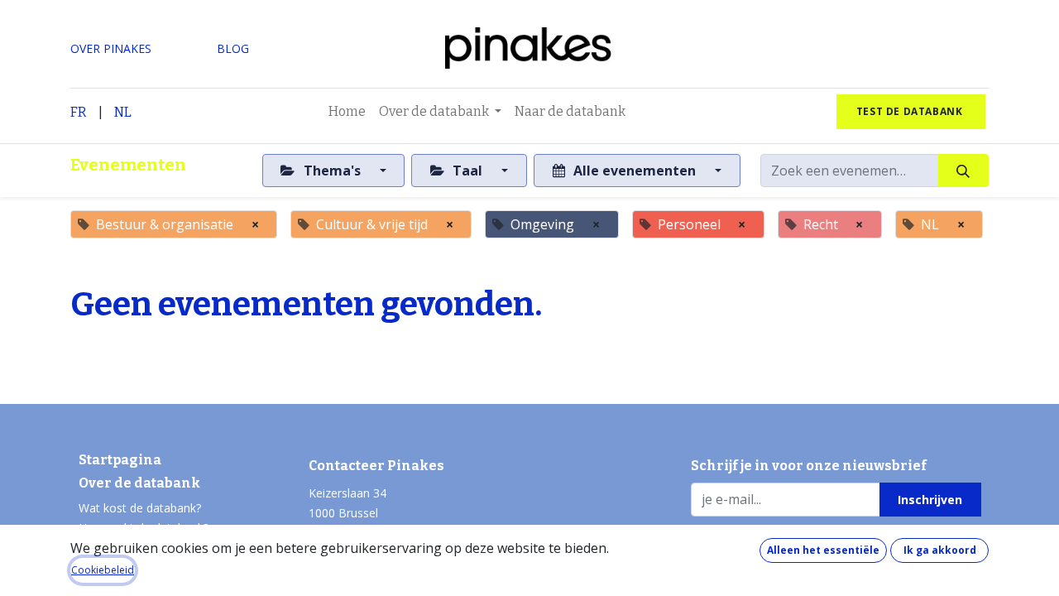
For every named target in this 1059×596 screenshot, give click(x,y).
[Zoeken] (963, 170)
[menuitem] (347, 111)
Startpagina (120, 460)
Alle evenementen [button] (634, 170)
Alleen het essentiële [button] (823, 550)
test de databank (911, 111)
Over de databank (139, 483)
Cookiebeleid (102, 570)
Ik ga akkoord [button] (939, 550)
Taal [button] (467, 170)
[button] (930, 499)
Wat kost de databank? (140, 508)
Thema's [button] (332, 170)
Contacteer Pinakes (376, 465)
